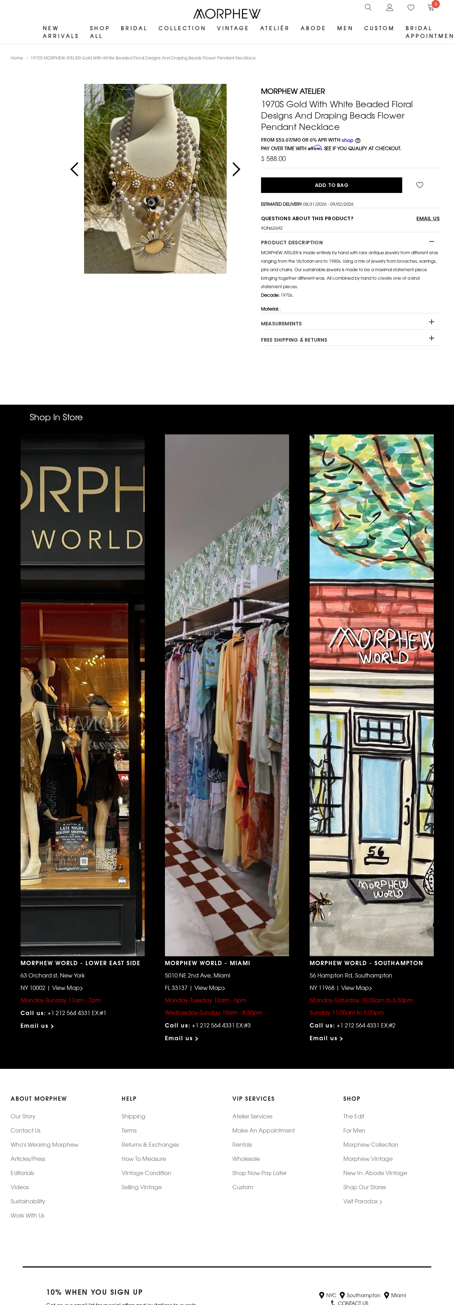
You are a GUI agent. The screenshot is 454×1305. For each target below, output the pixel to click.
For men (354, 1130)
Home (17, 58)
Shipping (133, 1116)
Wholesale (246, 1158)
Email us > (38, 1025)
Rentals (242, 1144)
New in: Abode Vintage (375, 1172)
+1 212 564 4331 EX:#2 (366, 1025)
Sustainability (28, 1201)
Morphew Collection (370, 1144)
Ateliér (275, 28)
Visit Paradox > (363, 1201)
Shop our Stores (364, 1187)
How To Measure (144, 1158)
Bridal (134, 28)
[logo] (227, 14)
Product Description (292, 242)
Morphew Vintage (368, 1158)
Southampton (364, 1295)
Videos (20, 1187)
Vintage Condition (146, 1172)
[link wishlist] (421, 185)
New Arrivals (61, 31)
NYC (331, 1295)
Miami (398, 1295)
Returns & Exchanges (150, 1144)
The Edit (353, 1116)
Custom (379, 28)
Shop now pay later (259, 1172)
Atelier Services (252, 1116)
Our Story (23, 1116)
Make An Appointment (263, 1130)
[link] (368, 6)
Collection (182, 28)
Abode (314, 28)
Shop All (100, 31)
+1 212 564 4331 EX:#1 (77, 1012)
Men (345, 28)
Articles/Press (28, 1158)
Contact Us (25, 1130)
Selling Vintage (142, 1187)
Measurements (281, 323)
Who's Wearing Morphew (44, 1144)
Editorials (22, 1172)
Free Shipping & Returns (294, 339)
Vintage (233, 28)
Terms (129, 1130)
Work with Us (27, 1215)
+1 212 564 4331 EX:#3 (221, 1025)
